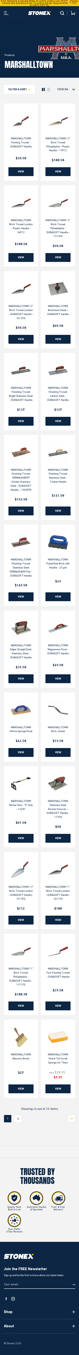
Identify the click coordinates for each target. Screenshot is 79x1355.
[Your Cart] (72, 13)
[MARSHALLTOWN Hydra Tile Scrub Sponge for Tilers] (58, 1037)
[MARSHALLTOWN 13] (21, 870)
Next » (71, 1118)
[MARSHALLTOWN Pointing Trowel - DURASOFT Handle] (21, 121)
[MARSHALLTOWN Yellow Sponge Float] (21, 710)
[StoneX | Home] (39, 13)
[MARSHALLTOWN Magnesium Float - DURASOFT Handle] (58, 628)
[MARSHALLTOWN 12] (58, 121)
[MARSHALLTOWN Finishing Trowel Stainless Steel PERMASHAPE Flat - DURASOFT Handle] (21, 542)
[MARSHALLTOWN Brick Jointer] (58, 710)
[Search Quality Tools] (62, 13)
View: (60, 89)
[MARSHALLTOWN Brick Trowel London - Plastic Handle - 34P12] (21, 203)
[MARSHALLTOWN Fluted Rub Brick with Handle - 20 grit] (58, 542)
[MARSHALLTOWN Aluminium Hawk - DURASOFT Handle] (58, 289)
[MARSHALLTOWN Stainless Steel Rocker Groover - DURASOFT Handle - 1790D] (58, 784)
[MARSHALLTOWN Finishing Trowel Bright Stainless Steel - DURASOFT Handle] (21, 371)
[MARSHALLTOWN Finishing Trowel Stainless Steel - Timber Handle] (58, 453)
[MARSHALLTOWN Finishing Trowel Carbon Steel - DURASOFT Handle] (58, 371)
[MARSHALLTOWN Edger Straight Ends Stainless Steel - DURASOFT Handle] (21, 628)
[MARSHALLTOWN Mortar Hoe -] (21, 784)
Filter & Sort (17, 89)
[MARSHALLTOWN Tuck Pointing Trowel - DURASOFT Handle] (58, 951)
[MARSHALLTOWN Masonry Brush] (21, 1037)
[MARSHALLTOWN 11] (58, 870)
